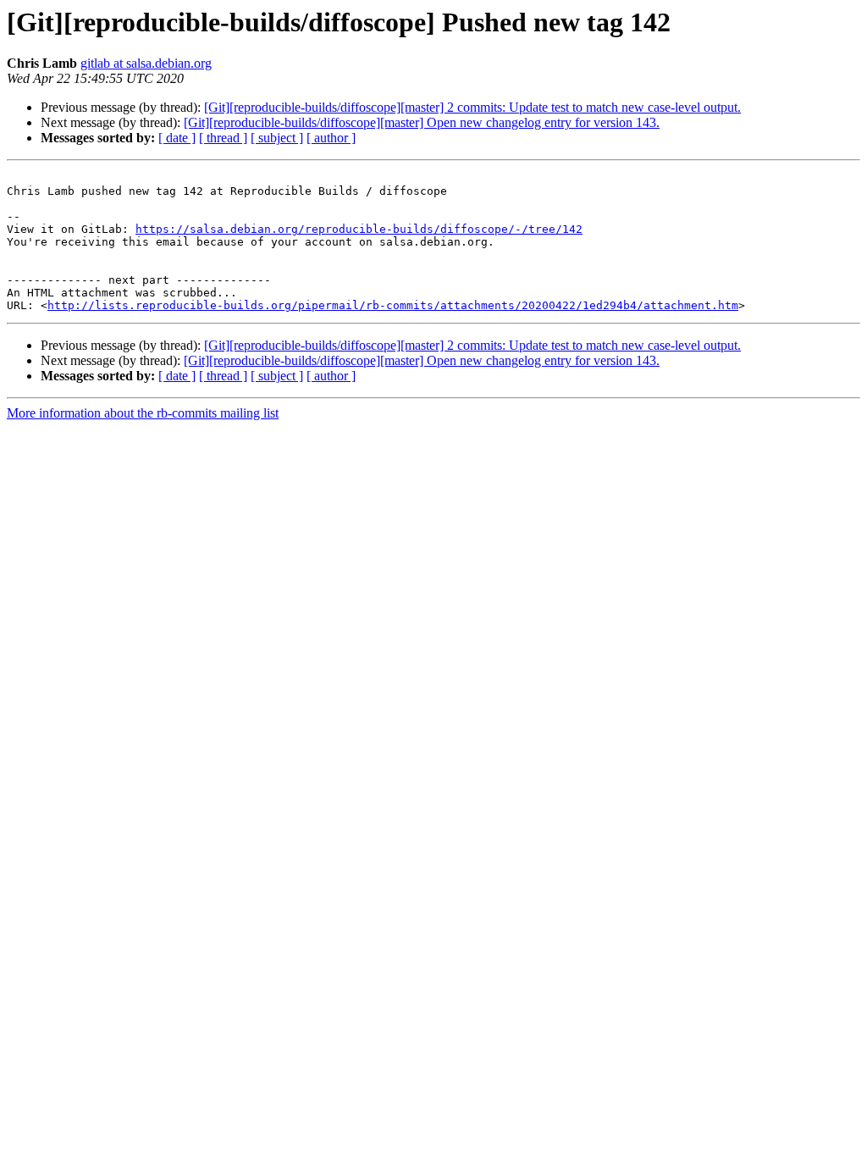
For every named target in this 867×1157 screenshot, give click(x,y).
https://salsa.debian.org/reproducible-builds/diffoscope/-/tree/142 (359, 229)
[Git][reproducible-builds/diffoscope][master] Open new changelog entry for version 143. (422, 122)
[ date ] (177, 137)
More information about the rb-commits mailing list (143, 413)
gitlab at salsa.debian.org (146, 63)
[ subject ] (277, 137)
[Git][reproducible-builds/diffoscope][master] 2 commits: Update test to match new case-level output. (472, 107)
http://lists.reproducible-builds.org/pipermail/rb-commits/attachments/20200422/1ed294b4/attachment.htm (392, 305)
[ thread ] (223, 137)
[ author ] (331, 137)
